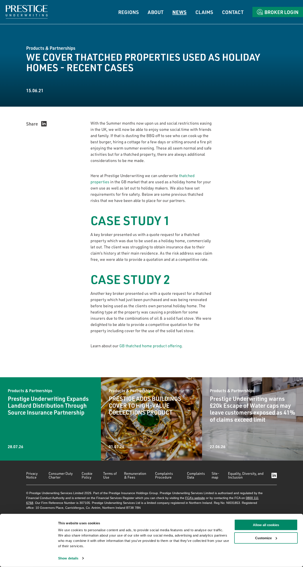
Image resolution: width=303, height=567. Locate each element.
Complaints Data (196, 475)
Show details (68, 558)
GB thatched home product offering (150, 345)
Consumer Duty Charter (61, 475)
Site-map (215, 475)
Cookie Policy (87, 475)
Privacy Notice (32, 475)
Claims (204, 12)
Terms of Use (110, 475)
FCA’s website (195, 498)
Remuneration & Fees (135, 475)
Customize (263, 538)
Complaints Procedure (164, 475)
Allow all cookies (266, 525)
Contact (233, 12)
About (155, 12)
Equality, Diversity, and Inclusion (246, 475)
